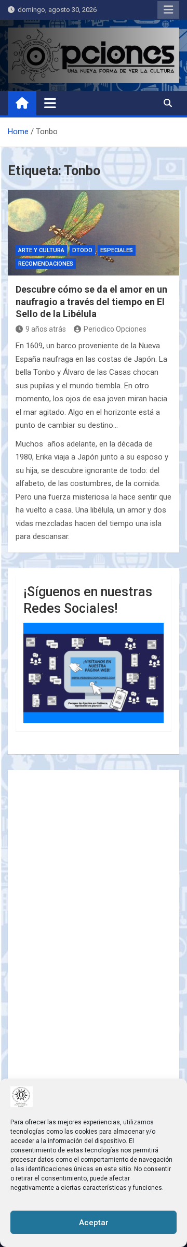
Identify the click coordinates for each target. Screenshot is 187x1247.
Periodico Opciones (115, 329)
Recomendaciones (45, 263)
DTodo (82, 250)
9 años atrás (45, 329)
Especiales (116, 250)
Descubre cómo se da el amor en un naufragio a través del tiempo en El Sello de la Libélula (91, 301)
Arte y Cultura (41, 250)
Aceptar (94, 1222)
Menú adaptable (168, 10)
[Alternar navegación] (50, 103)
